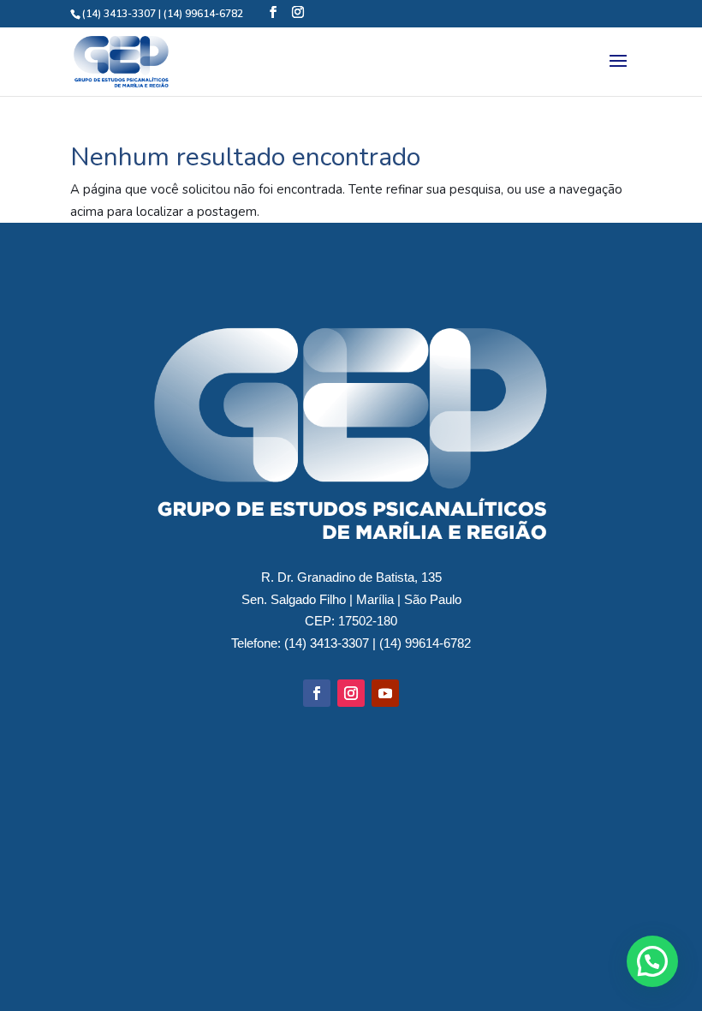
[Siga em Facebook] (316, 693)
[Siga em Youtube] (385, 693)
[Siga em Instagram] (351, 693)
